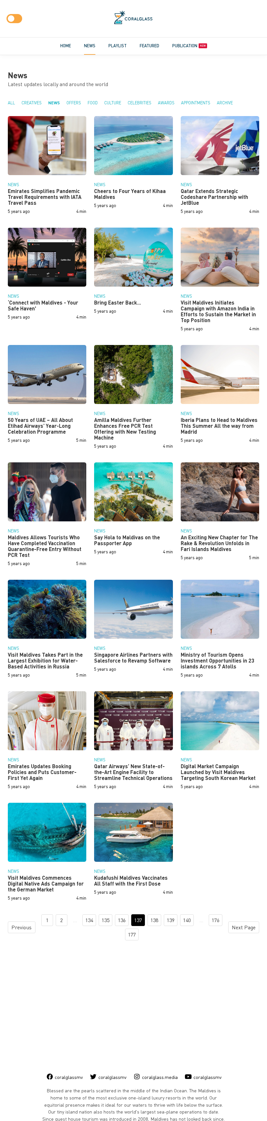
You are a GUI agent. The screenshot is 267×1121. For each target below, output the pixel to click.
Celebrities (139, 102)
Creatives (31, 102)
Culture (112, 102)
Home (65, 45)
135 (105, 920)
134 (89, 920)
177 (132, 934)
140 (187, 920)
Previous (21, 927)
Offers (73, 102)
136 (122, 920)
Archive (225, 102)
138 (154, 920)
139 (171, 920)
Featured (149, 45)
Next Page (244, 927)
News (89, 45)
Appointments (195, 102)
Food (93, 102)
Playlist (117, 45)
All (11, 102)
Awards (166, 102)
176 (215, 920)
